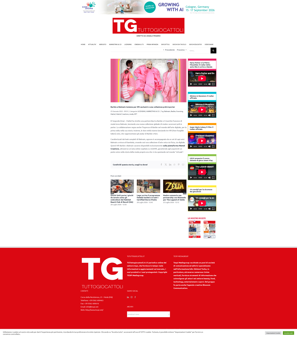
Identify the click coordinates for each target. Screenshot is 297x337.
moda (131, 114)
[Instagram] (131, 297)
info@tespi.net (92, 306)
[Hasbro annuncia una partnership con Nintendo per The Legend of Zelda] (175, 181)
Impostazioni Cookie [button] (273, 333)
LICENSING (142, 111)
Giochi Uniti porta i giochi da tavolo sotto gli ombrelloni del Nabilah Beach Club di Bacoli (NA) (122, 198)
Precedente (170, 50)
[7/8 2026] (195, 221)
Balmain (167, 111)
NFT (135, 114)
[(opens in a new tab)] (209, 221)
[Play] (191, 84)
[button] (112, 192)
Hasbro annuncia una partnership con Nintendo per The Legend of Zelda (174, 197)
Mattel (113, 114)
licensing (179, 111)
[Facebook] (135, 297)
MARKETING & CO (152, 111)
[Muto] (209, 84)
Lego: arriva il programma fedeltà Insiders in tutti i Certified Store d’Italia (148, 197)
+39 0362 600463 (96, 300)
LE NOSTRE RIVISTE (197, 218)
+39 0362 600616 (91, 303)
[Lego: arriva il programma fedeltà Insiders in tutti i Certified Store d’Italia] (148, 181)
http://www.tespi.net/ (94, 310)
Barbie (173, 111)
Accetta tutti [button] (288, 333)
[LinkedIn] (128, 297)
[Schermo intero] (213, 84)
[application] (202, 78)
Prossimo (181, 50)
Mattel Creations (122, 114)
